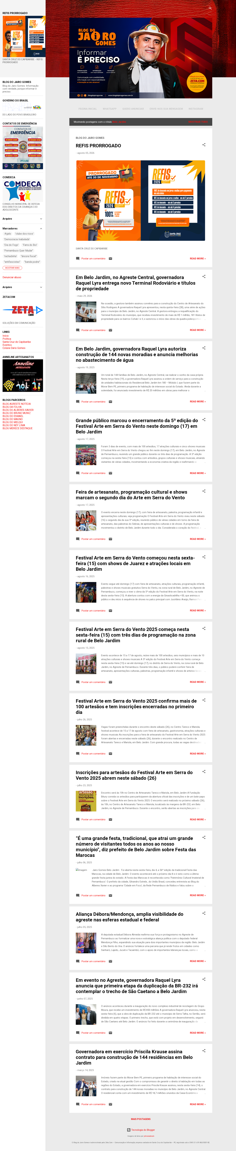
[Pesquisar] (210, 9)
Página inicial (88, 108)
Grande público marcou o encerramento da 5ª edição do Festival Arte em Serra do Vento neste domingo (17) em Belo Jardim (137, 426)
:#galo (7, 233)
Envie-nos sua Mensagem (166, 108)
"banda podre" (32, 261)
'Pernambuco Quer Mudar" (18, 250)
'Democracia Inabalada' (17, 239)
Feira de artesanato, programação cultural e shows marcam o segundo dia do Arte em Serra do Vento (131, 494)
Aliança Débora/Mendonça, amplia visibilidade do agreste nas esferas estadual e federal (129, 917)
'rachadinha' (10, 256)
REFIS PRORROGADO (98, 145)
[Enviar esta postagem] (110, 259)
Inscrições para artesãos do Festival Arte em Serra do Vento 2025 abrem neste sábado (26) (134, 775)
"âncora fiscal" (29, 256)
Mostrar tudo (198, 121)
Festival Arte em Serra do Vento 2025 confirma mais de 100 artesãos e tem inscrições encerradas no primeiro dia (136, 706)
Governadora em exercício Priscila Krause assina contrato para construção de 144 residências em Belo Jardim (134, 1057)
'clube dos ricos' (24, 233)
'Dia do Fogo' (11, 244)
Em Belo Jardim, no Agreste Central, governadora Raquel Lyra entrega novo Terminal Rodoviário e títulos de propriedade (135, 283)
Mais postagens (141, 1119)
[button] (204, 145)
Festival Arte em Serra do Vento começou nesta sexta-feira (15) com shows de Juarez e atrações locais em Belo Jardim (135, 563)
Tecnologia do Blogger (143, 1129)
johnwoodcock (149, 1136)
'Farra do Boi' (30, 244)
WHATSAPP (110, 108)
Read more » (198, 258)
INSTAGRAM (196, 108)
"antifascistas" (12, 261)
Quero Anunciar (133, 108)
